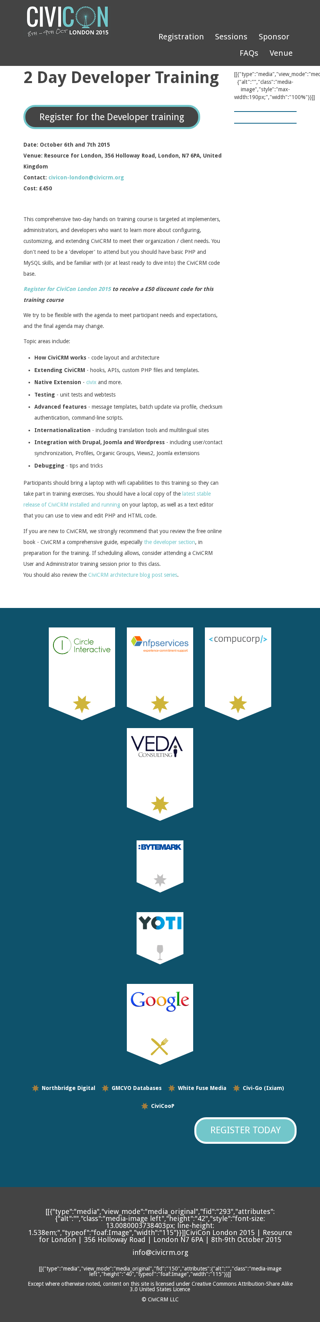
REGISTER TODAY (245, 1130)
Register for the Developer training (111, 117)
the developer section (169, 542)
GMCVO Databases (137, 1088)
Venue (281, 53)
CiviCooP (162, 1106)
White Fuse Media (202, 1088)
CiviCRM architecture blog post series (132, 575)
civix (91, 382)
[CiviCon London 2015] (78, 21)
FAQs (249, 53)
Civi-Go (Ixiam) (263, 1088)
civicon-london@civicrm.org (86, 177)
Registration (181, 36)
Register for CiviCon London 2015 (67, 289)
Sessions (231, 36)
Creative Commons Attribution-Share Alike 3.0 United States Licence (211, 1286)
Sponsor (274, 36)
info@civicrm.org (160, 1252)
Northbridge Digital (68, 1088)
